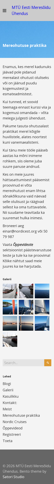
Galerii (8, 389)
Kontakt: (10, 402)
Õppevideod (12, 427)
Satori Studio (13, 476)
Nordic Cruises (15, 421)
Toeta (7, 440)
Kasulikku (11, 396)
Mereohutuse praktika (21, 415)
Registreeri (12, 434)
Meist (7, 408)
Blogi (7, 383)
